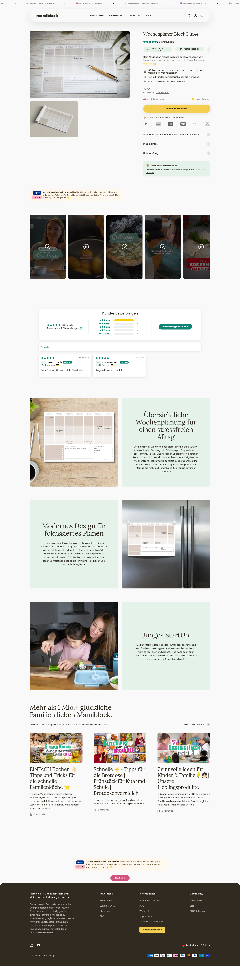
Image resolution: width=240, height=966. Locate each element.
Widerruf (144, 911)
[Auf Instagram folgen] (31, 945)
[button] (150, 41)
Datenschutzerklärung (151, 921)
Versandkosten (162, 92)
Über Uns (135, 15)
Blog (192, 905)
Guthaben (164, 117)
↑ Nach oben (120, 878)
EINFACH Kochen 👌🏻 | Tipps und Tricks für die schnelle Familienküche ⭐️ (54, 778)
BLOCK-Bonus (197, 911)
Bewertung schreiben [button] (175, 326)
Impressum (145, 916)
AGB (141, 905)
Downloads (196, 900)
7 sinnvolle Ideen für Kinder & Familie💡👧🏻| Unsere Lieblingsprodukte (183, 778)
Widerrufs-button (152, 929)
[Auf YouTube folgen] (39, 945)
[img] (47, 358)
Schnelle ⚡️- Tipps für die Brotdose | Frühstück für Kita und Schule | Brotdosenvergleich (119, 781)
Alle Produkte (96, 15)
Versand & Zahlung (149, 900)
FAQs (148, 15)
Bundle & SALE (117, 15)
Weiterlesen (150, 63)
